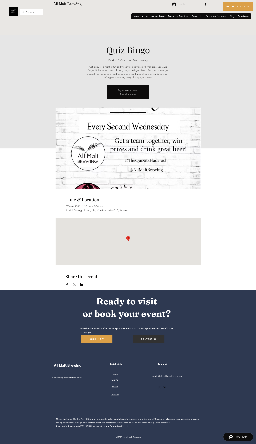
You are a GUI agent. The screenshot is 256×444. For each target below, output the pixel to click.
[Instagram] (164, 387)
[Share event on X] (74, 284)
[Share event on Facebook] (67, 284)
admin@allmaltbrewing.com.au (167, 376)
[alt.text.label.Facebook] (205, 4)
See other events (128, 93)
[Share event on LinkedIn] (81, 284)
